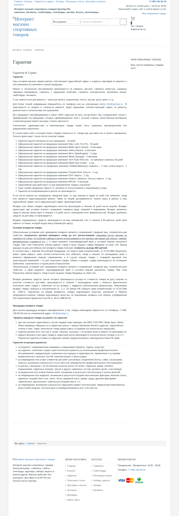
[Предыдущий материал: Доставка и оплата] (15, 423)
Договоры (72, 495)
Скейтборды (99, 471)
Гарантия (72, 475)
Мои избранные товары (154, 13)
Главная (18, 1)
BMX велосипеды (103, 42)
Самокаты (66, 42)
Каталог (28, 1)
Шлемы (97, 485)
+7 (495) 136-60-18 (29, 42)
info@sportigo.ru (114, 104)
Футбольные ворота (83, 42)
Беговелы (98, 490)
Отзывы (60, 1)
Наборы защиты (101, 480)
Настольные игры (122, 42)
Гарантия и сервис (44, 1)
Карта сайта (73, 500)
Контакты (19, 4)
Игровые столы (140, 42)
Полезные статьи (75, 1)
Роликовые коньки (102, 475)
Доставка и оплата (95, 1)
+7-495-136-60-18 (157, 1)
